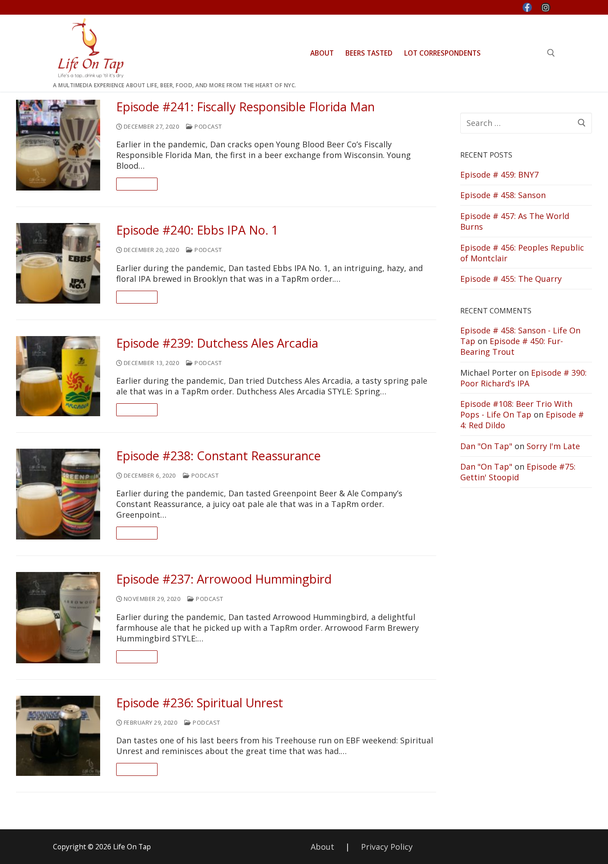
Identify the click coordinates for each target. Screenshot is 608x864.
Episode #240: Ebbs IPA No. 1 (197, 230)
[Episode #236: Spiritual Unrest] (58, 736)
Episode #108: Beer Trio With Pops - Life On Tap (516, 409)
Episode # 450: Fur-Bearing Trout (511, 346)
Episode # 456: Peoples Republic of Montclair (522, 253)
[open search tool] (551, 53)
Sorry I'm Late (553, 446)
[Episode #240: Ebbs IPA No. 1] (58, 263)
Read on (137, 184)
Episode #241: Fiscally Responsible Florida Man (245, 107)
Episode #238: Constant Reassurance (218, 456)
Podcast (207, 126)
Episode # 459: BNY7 (499, 174)
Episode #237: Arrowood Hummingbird (224, 579)
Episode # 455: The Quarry (511, 278)
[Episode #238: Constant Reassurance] (58, 494)
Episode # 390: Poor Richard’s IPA (523, 378)
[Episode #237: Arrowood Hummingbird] (58, 617)
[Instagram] (546, 7)
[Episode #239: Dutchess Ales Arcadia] (58, 376)
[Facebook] (527, 7)
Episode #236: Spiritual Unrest (199, 703)
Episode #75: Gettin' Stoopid (518, 472)
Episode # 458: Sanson (503, 195)
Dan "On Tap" (486, 446)
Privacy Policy (387, 846)
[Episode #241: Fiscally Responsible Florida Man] (58, 145)
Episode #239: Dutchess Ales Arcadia (217, 343)
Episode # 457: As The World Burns (514, 221)
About (322, 846)
